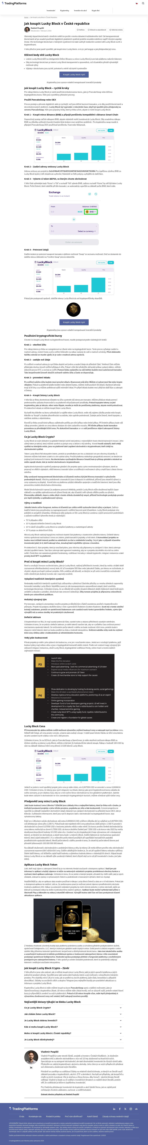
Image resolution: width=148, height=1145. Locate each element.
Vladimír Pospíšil (50, 1051)
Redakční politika (53, 1117)
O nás (21, 1117)
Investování (51, 10)
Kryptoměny (64, 10)
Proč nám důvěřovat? (73, 1117)
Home (26, 17)
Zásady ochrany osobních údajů (115, 1117)
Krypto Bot (95, 10)
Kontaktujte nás (35, 1117)
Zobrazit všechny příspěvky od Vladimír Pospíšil (60, 1094)
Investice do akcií (80, 10)
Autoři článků (92, 1117)
